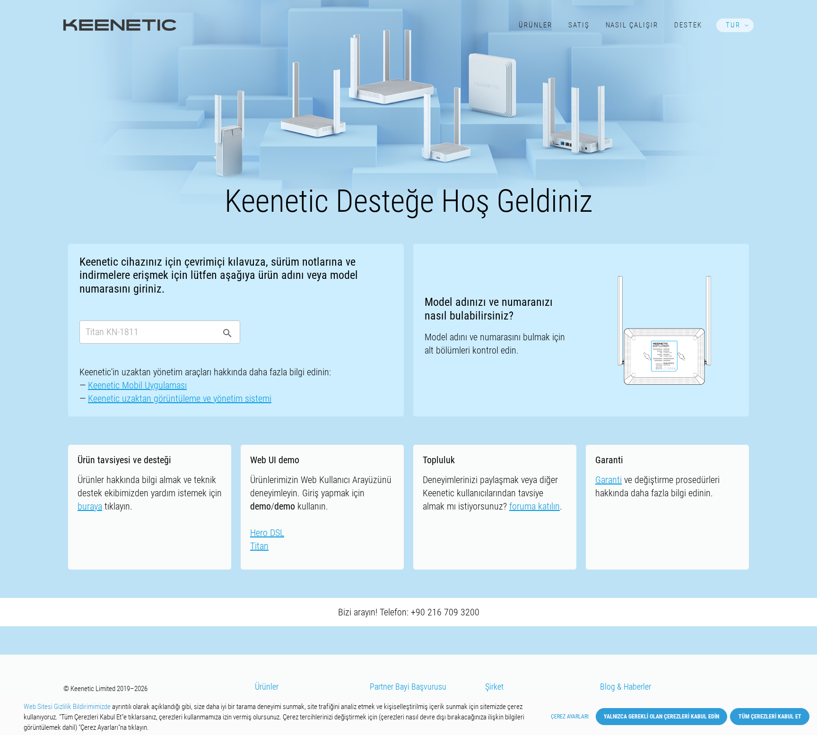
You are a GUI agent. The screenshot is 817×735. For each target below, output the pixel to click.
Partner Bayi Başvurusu (408, 687)
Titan (259, 546)
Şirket (494, 687)
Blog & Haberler (625, 687)
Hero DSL (267, 532)
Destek (688, 25)
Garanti (608, 479)
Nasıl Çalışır (632, 25)
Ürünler (535, 25)
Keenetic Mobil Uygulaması (137, 385)
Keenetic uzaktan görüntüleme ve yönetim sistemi (179, 398)
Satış (579, 25)
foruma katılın (534, 506)
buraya (90, 506)
